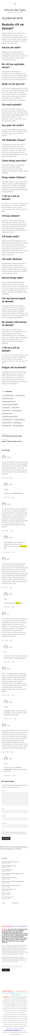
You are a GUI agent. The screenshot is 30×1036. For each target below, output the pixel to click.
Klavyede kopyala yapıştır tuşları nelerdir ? (11, 885)
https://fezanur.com (6, 847)
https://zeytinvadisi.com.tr (20, 847)
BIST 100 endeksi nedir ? (7, 869)
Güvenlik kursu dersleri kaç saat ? (9, 865)
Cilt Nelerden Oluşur (7, 413)
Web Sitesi (4, 823)
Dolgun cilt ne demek (19, 419)
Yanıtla (10, 478)
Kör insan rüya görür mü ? (7, 897)
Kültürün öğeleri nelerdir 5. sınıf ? (9, 889)
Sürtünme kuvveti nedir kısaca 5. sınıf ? (10, 862)
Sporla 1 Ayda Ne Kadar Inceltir (12, 441)
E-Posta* (4, 816)
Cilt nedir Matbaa (17, 410)
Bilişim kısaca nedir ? (6, 893)
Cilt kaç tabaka (15, 407)
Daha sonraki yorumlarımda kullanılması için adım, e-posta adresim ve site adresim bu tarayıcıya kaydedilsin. (14, 833)
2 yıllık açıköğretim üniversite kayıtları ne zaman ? (13, 873)
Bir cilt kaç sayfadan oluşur (9, 401)
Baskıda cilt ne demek (8, 398)
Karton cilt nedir (17, 422)
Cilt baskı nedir (6, 407)
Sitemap (18, 849)
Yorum (3, 790)
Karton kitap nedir (7, 425)
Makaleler (9, 391)
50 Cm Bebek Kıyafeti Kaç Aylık (12, 436)
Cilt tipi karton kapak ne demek (10, 416)
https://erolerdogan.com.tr (8, 849)
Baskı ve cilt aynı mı (20, 395)
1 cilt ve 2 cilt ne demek (8, 395)
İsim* (3, 808)
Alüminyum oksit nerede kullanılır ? (9, 877)
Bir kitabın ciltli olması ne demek (10, 404)
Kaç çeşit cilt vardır (7, 422)
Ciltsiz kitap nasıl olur (7, 419)
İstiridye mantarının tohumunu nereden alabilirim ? (13, 881)
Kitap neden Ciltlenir (18, 425)
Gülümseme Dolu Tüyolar (15, 10)
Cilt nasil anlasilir (6, 410)
